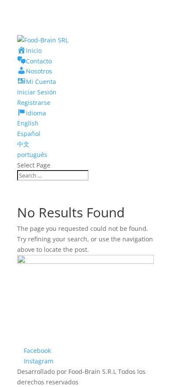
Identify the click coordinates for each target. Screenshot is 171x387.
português (32, 154)
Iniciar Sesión (37, 92)
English (28, 123)
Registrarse (33, 102)
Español (28, 133)
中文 (23, 144)
